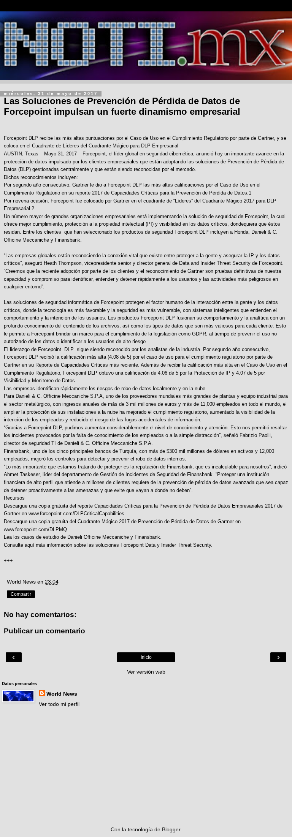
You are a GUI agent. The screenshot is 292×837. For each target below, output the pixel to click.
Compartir (21, 594)
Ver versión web (146, 672)
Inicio (146, 657)
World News (61, 694)
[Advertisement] (146, 767)
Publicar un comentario (44, 631)
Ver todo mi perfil (59, 704)
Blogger (171, 829)
